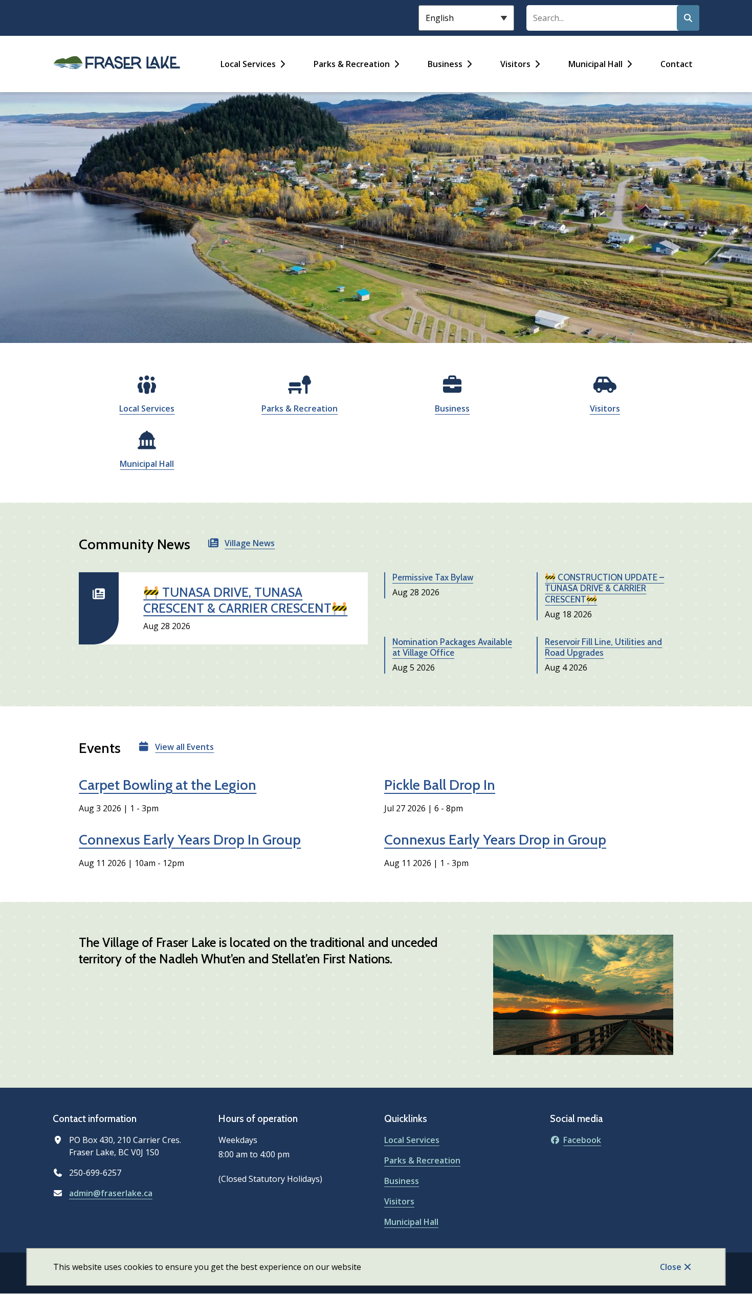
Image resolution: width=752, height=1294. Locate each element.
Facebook (582, 1140)
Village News (250, 543)
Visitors (515, 64)
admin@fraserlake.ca (110, 1193)
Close (670, 1267)
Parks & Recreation (352, 64)
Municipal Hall (595, 64)
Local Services (248, 64)
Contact (676, 64)
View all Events (184, 746)
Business (445, 64)
